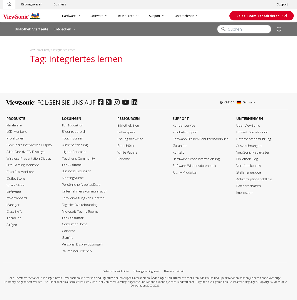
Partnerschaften (248, 186)
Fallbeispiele (126, 132)
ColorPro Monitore (20, 171)
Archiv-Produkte (185, 172)
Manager (13, 204)
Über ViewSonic (248, 125)
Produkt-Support (185, 132)
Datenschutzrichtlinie (116, 271)
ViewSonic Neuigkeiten (253, 152)
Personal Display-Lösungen (82, 244)
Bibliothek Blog (128, 125)
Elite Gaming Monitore (23, 165)
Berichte (123, 159)
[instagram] (118, 102)
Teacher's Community (78, 158)
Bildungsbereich (74, 131)
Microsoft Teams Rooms (80, 211)
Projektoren (15, 138)
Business (59, 4)
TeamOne (14, 218)
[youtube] (127, 102)
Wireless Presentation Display (29, 158)
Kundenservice (184, 125)
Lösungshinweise (130, 139)
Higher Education (74, 151)
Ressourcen (126, 16)
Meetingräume (73, 178)
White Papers (127, 152)
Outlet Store (16, 178)
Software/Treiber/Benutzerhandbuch (201, 139)
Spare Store (16, 185)
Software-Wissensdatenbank (194, 165)
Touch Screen (72, 138)
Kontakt (178, 152)
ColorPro (68, 231)
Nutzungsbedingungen (146, 271)
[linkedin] (136, 102)
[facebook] (102, 102)
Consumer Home (75, 224)
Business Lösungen (76, 171)
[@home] (9, 4)
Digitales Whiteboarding (79, 204)
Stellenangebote (248, 172)
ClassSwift (14, 211)
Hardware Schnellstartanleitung (196, 159)
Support (282, 4)
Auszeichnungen (249, 145)
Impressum (244, 192)
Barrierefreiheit (174, 271)
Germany (249, 102)
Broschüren (126, 145)
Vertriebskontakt (248, 165)
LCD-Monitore (17, 131)
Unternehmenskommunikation (84, 191)
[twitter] (110, 102)
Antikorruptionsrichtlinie (254, 179)
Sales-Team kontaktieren (258, 16)
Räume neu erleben (77, 251)
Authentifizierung (75, 145)
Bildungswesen (31, 4)
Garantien (180, 145)
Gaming (67, 237)
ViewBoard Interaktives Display (29, 145)
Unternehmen (184, 16)
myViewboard (17, 198)
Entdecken (62, 29)
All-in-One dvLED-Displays (26, 151)
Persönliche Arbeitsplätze (81, 184)
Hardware (69, 16)
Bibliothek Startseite (31, 29)
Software (96, 16)
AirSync (12, 224)
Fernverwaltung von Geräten (83, 198)
